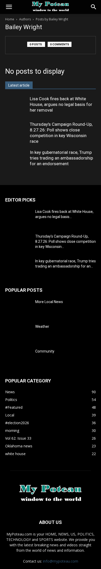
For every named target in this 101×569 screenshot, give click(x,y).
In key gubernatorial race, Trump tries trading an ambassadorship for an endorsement (61, 158)
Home (9, 19)
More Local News (49, 302)
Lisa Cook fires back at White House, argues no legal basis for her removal (61, 104)
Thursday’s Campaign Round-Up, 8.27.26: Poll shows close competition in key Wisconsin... (65, 241)
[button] (9, 7)
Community (44, 351)
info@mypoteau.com (60, 561)
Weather (42, 326)
